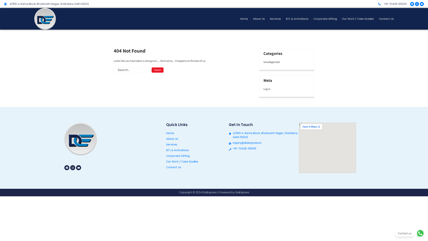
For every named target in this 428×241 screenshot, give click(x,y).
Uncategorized (271, 62)
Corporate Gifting (325, 19)
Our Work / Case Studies (358, 19)
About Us (259, 19)
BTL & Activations (297, 19)
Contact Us (386, 19)
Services (275, 19)
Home (244, 19)
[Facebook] (412, 4)
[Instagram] (417, 4)
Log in (266, 89)
